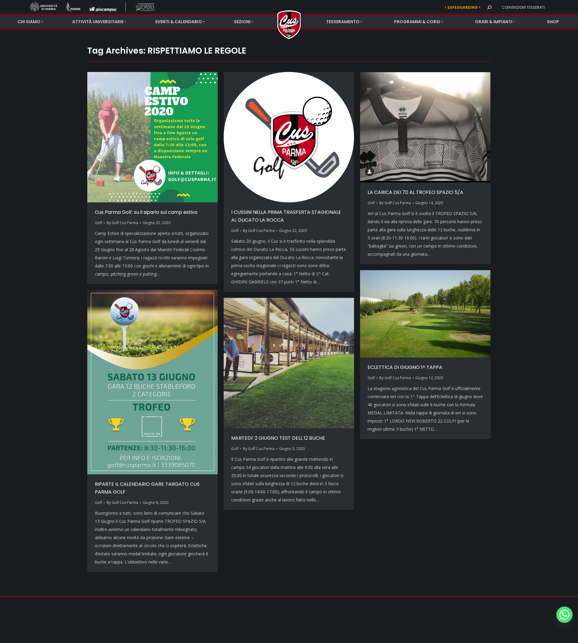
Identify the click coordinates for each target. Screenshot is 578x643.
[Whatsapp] (564, 615)
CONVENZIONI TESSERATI (523, 7)
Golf (98, 222)
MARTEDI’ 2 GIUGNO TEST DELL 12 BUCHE (278, 438)
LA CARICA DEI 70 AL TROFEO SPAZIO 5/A (415, 192)
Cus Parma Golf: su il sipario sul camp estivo (146, 212)
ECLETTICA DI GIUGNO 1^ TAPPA (405, 367)
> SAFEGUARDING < (462, 7)
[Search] (489, 7)
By (122, 222)
